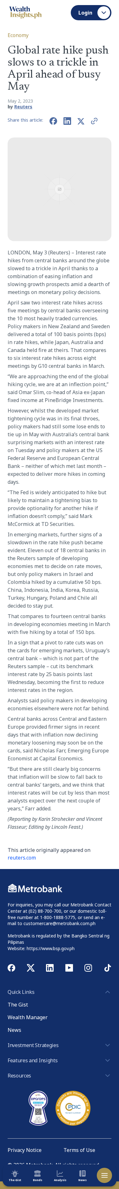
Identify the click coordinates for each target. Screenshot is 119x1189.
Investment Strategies (33, 1045)
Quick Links (21, 991)
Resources (19, 1075)
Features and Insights (32, 1060)
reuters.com (22, 857)
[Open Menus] (104, 1175)
